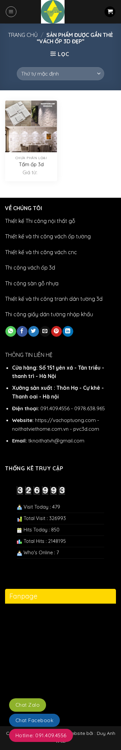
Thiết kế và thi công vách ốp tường (48, 236)
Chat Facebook (34, 720)
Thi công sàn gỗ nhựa (31, 283)
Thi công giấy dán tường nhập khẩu (49, 314)
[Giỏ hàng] (110, 11)
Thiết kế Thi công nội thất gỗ (40, 221)
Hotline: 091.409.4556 (41, 735)
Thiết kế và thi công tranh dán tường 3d (54, 298)
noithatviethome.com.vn (40, 429)
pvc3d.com (86, 429)
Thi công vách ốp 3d (30, 267)
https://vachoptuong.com (65, 420)
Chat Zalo (27, 705)
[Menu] (11, 11)
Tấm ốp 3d (31, 164)
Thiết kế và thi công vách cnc (41, 252)
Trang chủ (23, 35)
